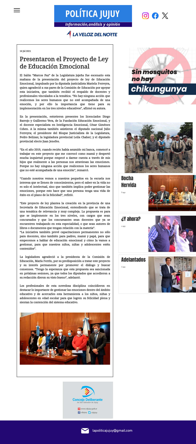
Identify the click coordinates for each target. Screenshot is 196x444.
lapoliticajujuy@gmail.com (112, 431)
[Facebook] (155, 15)
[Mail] (85, 430)
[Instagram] (145, 15)
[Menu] (16, 10)
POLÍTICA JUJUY (92, 13)
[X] (165, 15)
